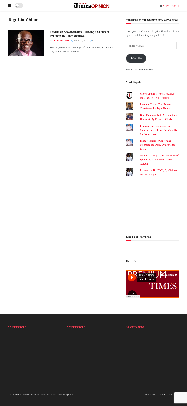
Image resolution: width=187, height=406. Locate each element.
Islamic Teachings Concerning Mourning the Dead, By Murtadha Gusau (157, 145)
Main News (149, 394)
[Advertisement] (152, 205)
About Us (163, 394)
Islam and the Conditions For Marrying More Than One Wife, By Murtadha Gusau (158, 130)
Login (166, 5)
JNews (18, 394)
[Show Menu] (9, 5)
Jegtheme (69, 394)
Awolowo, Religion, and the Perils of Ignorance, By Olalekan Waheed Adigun (159, 159)
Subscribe (136, 58)
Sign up (175, 5)
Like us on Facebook (138, 237)
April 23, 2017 (80, 40)
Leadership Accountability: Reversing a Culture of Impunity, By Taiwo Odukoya (79, 34)
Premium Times (61, 40)
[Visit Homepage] (91, 5)
